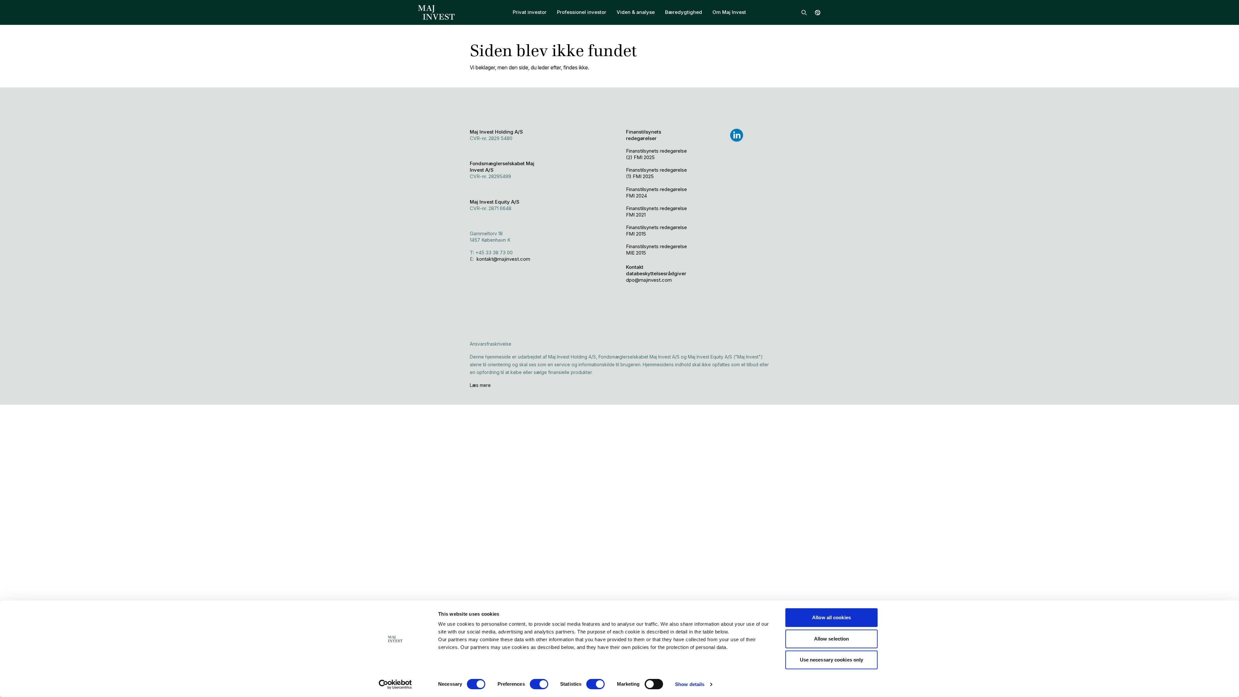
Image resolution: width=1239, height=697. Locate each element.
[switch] (539, 684)
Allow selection (831, 638)
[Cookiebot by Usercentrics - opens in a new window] (395, 684)
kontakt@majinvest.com (503, 259)
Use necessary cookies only (831, 659)
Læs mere (480, 385)
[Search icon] (804, 12)
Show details (689, 684)
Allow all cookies (831, 617)
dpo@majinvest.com (649, 280)
